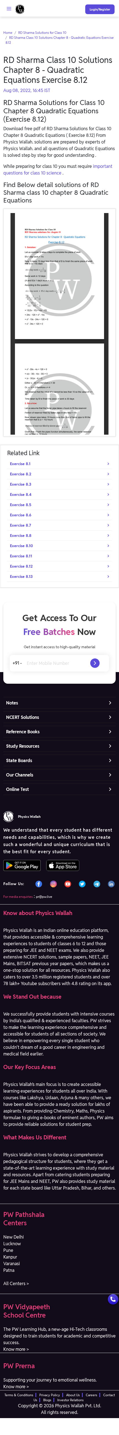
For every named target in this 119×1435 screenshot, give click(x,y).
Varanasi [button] (11, 1264)
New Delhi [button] (13, 1237)
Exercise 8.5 (20, 504)
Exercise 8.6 (20, 514)
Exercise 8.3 (20, 484)
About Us (73, 1395)
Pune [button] (8, 1250)
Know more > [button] (16, 1349)
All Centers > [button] (16, 1284)
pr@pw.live (44, 897)
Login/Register (100, 9)
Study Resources (22, 746)
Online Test (17, 789)
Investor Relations (70, 1400)
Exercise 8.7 (20, 525)
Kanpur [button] (10, 1257)
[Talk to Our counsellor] (113, 1299)
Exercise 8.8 (21, 535)
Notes (12, 703)
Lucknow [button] (12, 1244)
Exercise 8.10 (21, 545)
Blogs (47, 1400)
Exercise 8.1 (20, 463)
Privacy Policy (49, 1395)
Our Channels (19, 775)
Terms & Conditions (18, 1395)
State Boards (19, 760)
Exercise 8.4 (21, 494)
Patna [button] (8, 1270)
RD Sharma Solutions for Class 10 (42, 32)
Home (7, 32)
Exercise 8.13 (21, 576)
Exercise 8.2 (20, 474)
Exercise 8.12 (21, 566)
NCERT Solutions (22, 717)
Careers (91, 1395)
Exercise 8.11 (21, 556)
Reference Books (23, 732)
